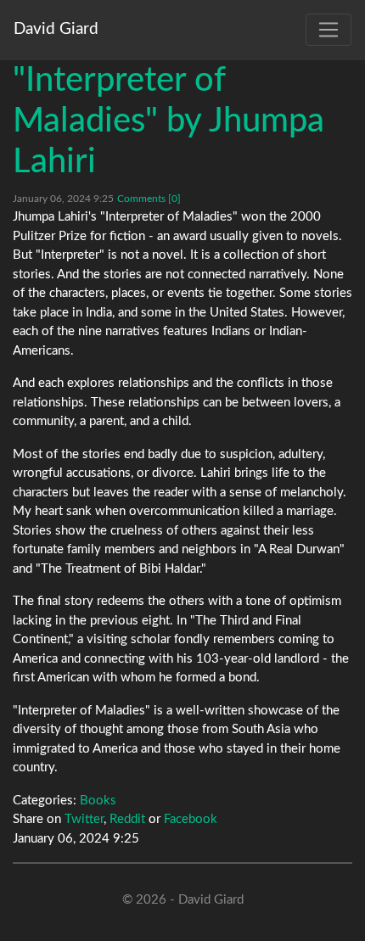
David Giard (56, 29)
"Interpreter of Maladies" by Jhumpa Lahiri (168, 121)
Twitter (84, 819)
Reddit (127, 819)
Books (98, 800)
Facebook (190, 819)
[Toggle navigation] (328, 30)
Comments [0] (149, 198)
